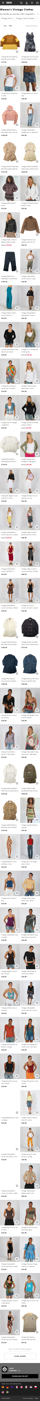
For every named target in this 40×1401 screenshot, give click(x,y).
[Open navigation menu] (3, 2)
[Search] (21, 2)
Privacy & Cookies (28, 1398)
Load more (20, 1356)
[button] (2, 1387)
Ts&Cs (36, 1398)
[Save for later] (17, 51)
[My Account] (26, 2)
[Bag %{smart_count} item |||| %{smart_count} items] (37, 2)
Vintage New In (7, 18)
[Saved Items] (32, 2)
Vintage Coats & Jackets (25, 18)
